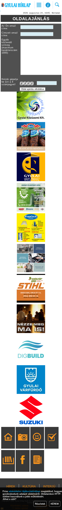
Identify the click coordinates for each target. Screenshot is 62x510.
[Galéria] (22, 443)
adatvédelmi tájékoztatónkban (24, 491)
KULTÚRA (29, 486)
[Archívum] (8, 466)
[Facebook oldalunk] (22, 466)
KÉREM (55, 504)
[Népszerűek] (37, 443)
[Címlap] (8, 443)
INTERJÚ (49, 486)
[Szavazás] (51, 443)
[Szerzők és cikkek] (37, 466)
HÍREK (10, 486)
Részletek (40, 504)
